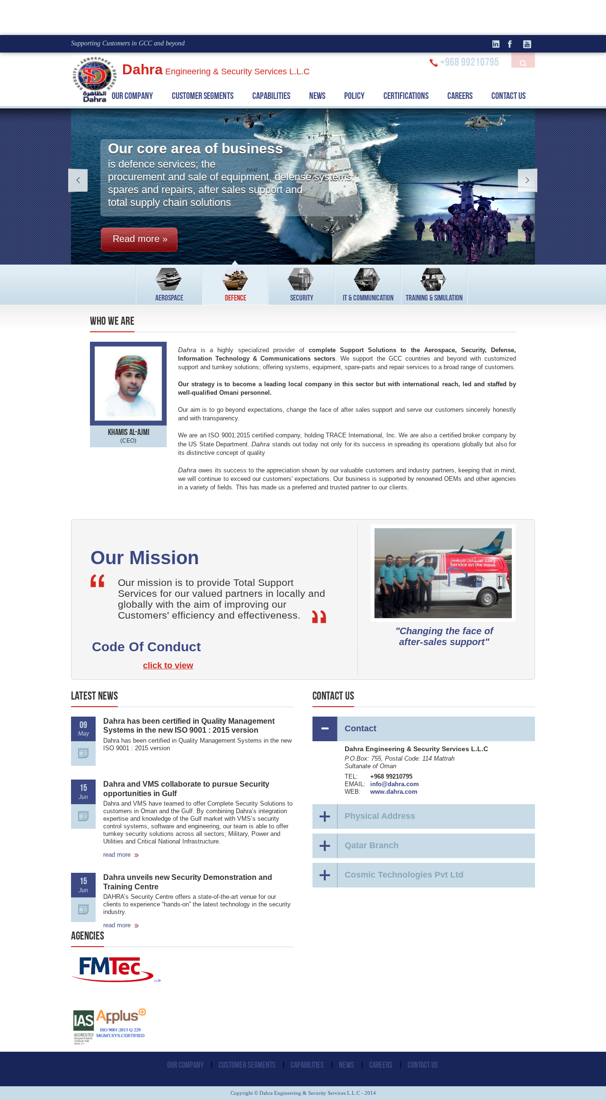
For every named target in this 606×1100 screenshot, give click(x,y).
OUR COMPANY (132, 95)
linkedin (499, 44)
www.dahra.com (394, 791)
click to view (168, 665)
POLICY (354, 95)
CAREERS (459, 95)
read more (117, 854)
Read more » (140, 238)
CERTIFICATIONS (405, 95)
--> (157, 980)
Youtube (528, 44)
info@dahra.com (394, 784)
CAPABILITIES (271, 95)
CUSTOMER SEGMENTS (247, 1065)
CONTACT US (508, 95)
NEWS (317, 95)
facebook (514, 44)
